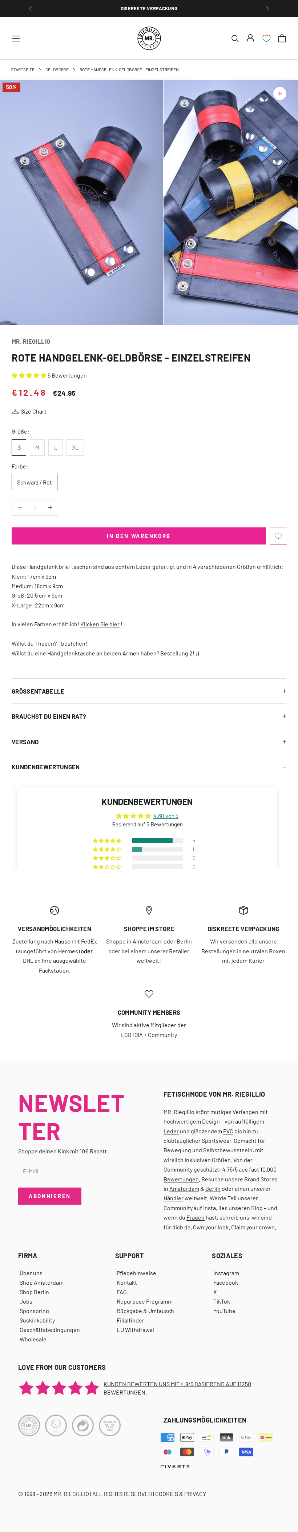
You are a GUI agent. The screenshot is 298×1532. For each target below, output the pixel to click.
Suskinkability (37, 1320)
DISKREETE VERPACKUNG (149, 8)
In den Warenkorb (139, 535)
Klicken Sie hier (100, 624)
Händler (174, 1197)
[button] (30, 375)
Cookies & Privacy (180, 1493)
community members (149, 1012)
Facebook (225, 1282)
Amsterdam (184, 1188)
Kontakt (127, 1282)
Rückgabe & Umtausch (145, 1310)
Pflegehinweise (136, 1272)
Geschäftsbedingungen (50, 1329)
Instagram (226, 1272)
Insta (209, 1207)
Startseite (23, 69)
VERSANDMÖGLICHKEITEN (54, 928)
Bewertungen (181, 1179)
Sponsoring (34, 1310)
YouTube (224, 1310)
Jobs (26, 1301)
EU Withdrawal (135, 1329)
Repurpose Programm (145, 1301)
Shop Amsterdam (42, 1282)
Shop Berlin (34, 1291)
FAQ (121, 1291)
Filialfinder (130, 1320)
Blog (257, 1207)
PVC (228, 1131)
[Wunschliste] (266, 38)
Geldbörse (57, 69)
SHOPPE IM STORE (149, 928)
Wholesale (33, 1339)
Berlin (213, 1188)
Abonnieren (50, 1196)
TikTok (221, 1301)
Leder (171, 1131)
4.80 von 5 (165, 815)
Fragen (195, 1217)
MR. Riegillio (31, 341)
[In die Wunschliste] (278, 535)
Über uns (31, 1272)
